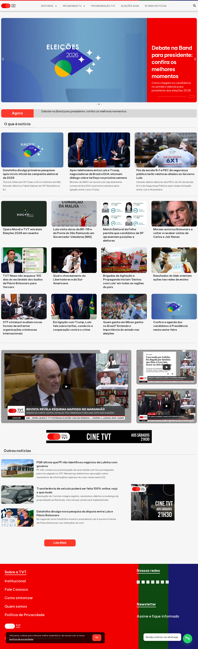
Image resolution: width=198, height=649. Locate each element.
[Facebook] (157, 582)
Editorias (47, 6)
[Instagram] (147, 582)
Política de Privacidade (24, 615)
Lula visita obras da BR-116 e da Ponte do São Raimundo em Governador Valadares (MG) (73, 233)
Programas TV (72, 6)
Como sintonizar (19, 598)
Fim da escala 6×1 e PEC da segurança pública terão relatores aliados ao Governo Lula (165, 174)
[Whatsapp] (143, 582)
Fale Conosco (16, 589)
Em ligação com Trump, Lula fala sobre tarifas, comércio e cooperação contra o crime (73, 326)
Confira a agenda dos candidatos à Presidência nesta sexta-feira (170, 326)
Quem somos (16, 606)
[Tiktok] (162, 582)
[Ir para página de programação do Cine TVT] (99, 442)
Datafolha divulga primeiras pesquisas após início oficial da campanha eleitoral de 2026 (30, 174)
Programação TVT (103, 6)
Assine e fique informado (158, 616)
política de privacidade (21, 639)
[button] (194, 5)
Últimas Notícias (156, 6)
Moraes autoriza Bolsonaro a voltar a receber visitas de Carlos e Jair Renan (172, 233)
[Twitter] (152, 582)
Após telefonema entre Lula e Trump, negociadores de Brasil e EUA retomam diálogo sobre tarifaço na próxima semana (98, 174)
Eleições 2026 (130, 6)
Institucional (15, 581)
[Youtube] (138, 582)
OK (96, 638)
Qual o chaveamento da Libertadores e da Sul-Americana (69, 279)
